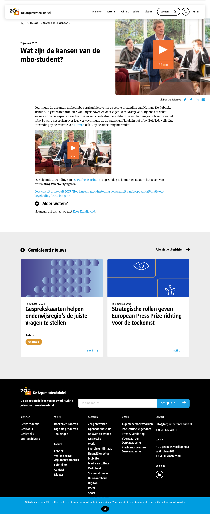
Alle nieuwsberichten (169, 249)
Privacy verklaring (133, 434)
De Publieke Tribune (86, 179)
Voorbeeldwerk (30, 438)
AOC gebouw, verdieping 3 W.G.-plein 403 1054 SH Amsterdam (172, 451)
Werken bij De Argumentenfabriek (66, 458)
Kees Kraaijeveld (84, 211)
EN (198, 11)
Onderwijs (33, 342)
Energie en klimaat (100, 448)
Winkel (136, 11)
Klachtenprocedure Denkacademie (134, 449)
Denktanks (27, 434)
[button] (185, 11)
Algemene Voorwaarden (137, 424)
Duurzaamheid (97, 478)
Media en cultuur (98, 463)
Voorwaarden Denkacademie (131, 440)
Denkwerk (26, 429)
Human (79, 124)
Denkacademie (29, 424)
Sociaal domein (98, 473)
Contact (59, 469)
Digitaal (93, 483)
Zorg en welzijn (97, 424)
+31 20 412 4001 (166, 430)
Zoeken (164, 11)
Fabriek (125, 11)
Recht (91, 488)
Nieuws (148, 11)
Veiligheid (94, 468)
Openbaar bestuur (99, 429)
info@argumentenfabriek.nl (174, 424)
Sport (91, 493)
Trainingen (61, 434)
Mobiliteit (94, 458)
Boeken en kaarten (66, 424)
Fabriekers (60, 464)
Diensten (97, 11)
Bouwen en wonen (99, 434)
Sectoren (111, 11)
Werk (91, 443)
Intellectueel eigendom (136, 429)
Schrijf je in (168, 403)
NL (194, 11)
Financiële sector (98, 453)
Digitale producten (66, 429)
